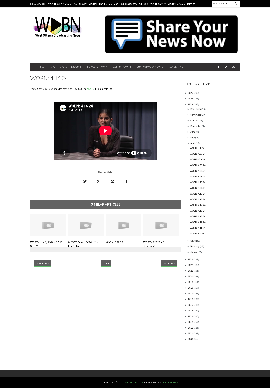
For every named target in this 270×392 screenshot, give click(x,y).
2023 (191, 259)
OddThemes (170, 382)
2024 (191, 104)
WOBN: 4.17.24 (198, 205)
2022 (191, 265)
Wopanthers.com (70, 66)
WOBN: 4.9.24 (197, 233)
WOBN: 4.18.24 (198, 199)
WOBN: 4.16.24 (198, 211)
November (195, 115)
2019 (191, 282)
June (193, 132)
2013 (191, 316)
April (193, 143)
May (192, 137)
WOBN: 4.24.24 (198, 176)
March (193, 241)
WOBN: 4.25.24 (198, 171)
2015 (191, 305)
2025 (191, 98)
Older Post (169, 263)
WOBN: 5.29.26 (157, 3)
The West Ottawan (97, 66)
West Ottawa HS (122, 66)
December (195, 109)
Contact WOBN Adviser (150, 66)
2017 (191, 293)
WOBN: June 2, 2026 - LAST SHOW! (67, 3)
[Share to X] (85, 181)
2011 (191, 328)
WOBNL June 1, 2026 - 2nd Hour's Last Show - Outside (118, 3)
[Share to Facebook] (126, 181)
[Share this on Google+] (99, 181)
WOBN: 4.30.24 (198, 154)
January (194, 252)
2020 (191, 276)
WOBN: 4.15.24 (198, 216)
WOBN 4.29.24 (197, 159)
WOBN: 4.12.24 (198, 222)
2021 (191, 271)
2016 (191, 299)
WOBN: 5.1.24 (197, 148)
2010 (191, 333)
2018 (191, 288)
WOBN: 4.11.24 (197, 228)
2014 (191, 310)
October (194, 120)
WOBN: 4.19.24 (198, 194)
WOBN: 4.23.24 (198, 182)
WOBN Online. (134, 382)
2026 (191, 93)
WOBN (91, 88)
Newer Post (42, 263)
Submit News (47, 66)
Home (106, 263)
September (196, 126)
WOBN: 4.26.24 (198, 165)
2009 (191, 339)
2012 (191, 322)
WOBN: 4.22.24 (198, 188)
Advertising (176, 66)
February (195, 246)
